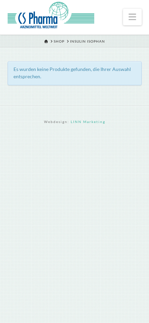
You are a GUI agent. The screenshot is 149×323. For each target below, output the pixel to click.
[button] (132, 17)
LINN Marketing (88, 122)
